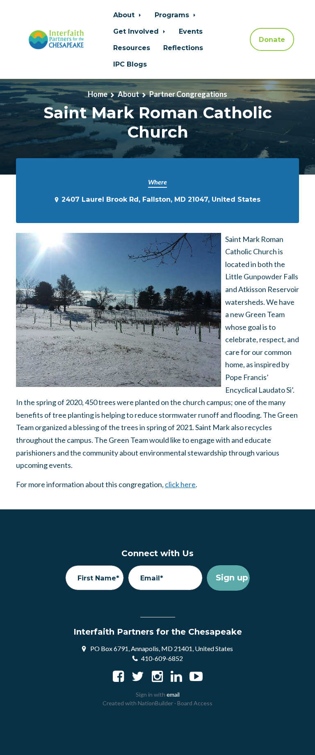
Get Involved (137, 31)
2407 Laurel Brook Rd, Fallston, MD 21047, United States (161, 199)
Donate (272, 39)
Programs (173, 15)
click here (180, 484)
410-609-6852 (162, 658)
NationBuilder (155, 703)
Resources (131, 48)
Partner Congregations (188, 94)
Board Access (194, 703)
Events (191, 31)
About (125, 15)
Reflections (183, 48)
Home (97, 94)
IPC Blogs (130, 64)
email (173, 694)
